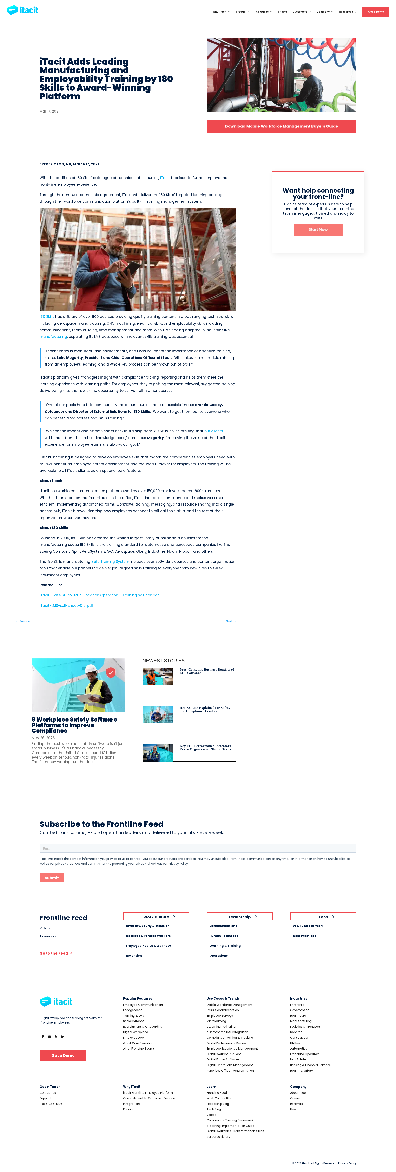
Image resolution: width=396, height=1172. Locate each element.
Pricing (282, 11)
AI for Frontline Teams (139, 1048)
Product (241, 11)
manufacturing (53, 336)
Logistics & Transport (305, 1027)
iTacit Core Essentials (138, 1043)
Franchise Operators (304, 1054)
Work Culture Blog (219, 1098)
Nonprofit (297, 1032)
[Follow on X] (56, 1036)
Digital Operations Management (230, 1065)
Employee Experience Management (232, 1048)
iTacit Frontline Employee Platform (148, 1093)
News (294, 1109)
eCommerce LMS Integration (227, 1032)
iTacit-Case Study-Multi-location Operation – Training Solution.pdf (99, 595)
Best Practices (304, 936)
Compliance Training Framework (230, 1120)
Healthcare (298, 1016)
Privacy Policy (347, 1163)
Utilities (295, 1043)
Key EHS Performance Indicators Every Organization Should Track (205, 747)
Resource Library (218, 1137)
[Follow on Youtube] (49, 1036)
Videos (45, 928)
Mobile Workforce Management (229, 1005)
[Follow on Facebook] (43, 1036)
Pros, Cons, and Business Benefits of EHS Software (207, 671)
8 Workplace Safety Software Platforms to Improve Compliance (74, 725)
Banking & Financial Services (310, 1065)
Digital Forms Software (223, 1059)
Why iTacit (219, 11)
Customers (299, 11)
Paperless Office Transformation (230, 1071)
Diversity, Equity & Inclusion (148, 926)
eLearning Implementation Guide (230, 1126)
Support (45, 1098)
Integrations (131, 1104)
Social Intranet (133, 1021)
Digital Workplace (135, 1032)
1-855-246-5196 (51, 1104)
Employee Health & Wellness (148, 946)
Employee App (133, 1037)
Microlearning (216, 1021)
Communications (223, 926)
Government (299, 1010)
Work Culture (156, 916)
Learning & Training (225, 946)
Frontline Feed (217, 1093)
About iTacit (299, 1093)
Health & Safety (301, 1071)
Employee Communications (143, 1005)
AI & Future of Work (308, 926)
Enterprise (297, 1005)
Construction (299, 1037)
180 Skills (47, 316)
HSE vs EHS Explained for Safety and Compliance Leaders (205, 709)
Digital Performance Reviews (227, 1043)
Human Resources (224, 936)
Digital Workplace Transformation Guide (235, 1131)
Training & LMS (133, 1016)
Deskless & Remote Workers (148, 936)
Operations (219, 956)
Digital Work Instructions (224, 1054)
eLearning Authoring (221, 1027)
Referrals (296, 1104)
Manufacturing (301, 1021)
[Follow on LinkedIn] (62, 1036)
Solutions (262, 11)
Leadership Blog (218, 1104)
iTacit (165, 177)
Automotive (298, 1048)
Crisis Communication (223, 1010)
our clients (213, 431)
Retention (134, 956)
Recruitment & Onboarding (142, 1027)
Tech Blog (214, 1109)
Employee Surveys (220, 1016)
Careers (296, 1098)
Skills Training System (110, 561)
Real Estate (298, 1059)
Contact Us (48, 1093)
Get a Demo (376, 11)
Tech (323, 916)
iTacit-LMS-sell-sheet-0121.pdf (66, 605)
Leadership (240, 916)
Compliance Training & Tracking (230, 1037)
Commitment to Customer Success (149, 1098)
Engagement (132, 1010)
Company (323, 11)
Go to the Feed (54, 953)
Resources (346, 11)
